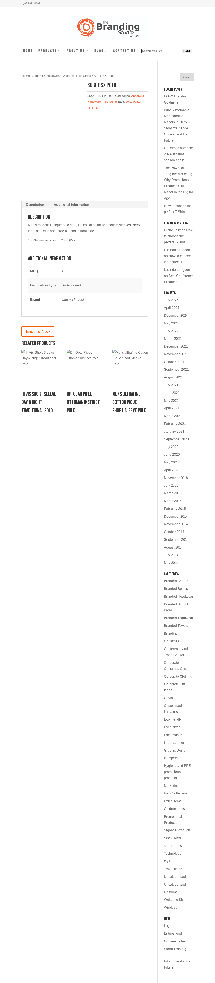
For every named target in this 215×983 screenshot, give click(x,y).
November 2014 (176, 524)
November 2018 (176, 478)
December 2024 (176, 315)
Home (28, 51)
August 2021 (173, 377)
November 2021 (176, 354)
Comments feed (175, 941)
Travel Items (173, 869)
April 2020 (171, 470)
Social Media (174, 838)
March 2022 (173, 338)
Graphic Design (175, 750)
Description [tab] (35, 204)
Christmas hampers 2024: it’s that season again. (178, 154)
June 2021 (172, 393)
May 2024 (171, 323)
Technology (172, 853)
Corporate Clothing (178, 676)
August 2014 (173, 547)
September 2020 (176, 439)
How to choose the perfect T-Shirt (178, 236)
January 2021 (174, 431)
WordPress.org (175, 949)
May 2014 (171, 562)
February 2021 (175, 423)
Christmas (171, 641)
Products (47, 51)
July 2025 (171, 300)
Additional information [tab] (71, 204)
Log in (168, 926)
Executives (172, 727)
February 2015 (175, 509)
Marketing (171, 785)
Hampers (171, 758)
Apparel (68, 75)
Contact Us (124, 51)
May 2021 (171, 400)
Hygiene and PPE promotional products (177, 772)
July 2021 (171, 385)
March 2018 (173, 493)
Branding (171, 633)
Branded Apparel (176, 581)
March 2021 (173, 416)
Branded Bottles (176, 589)
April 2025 (171, 308)
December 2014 (176, 516)
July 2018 (171, 485)
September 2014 (176, 539)
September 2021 (176, 369)
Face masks (173, 735)
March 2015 (173, 501)
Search (186, 51)
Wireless (170, 907)
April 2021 (171, 408)
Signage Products (177, 830)
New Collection (175, 793)
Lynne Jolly (172, 230)
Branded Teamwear (178, 618)
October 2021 (174, 362)
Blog (99, 51)
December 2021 (176, 346)
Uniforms (170, 892)
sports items (173, 846)
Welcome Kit (173, 900)
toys (167, 861)
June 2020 (172, 454)
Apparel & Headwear (46, 75)
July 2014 (171, 555)
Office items (172, 801)
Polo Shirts (83, 75)
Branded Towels (176, 625)
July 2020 (171, 447)
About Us (76, 51)
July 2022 (171, 331)
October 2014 (174, 532)
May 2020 (171, 462)
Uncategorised (175, 876)
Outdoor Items (174, 809)
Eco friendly (173, 719)
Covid (168, 698)
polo (128, 101)
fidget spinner (174, 742)
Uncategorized (175, 884)
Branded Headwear (178, 596)
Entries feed (173, 933)
